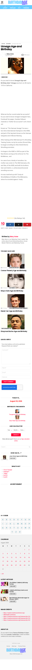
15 (24, 557)
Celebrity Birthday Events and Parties (18, 591)
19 (11, 561)
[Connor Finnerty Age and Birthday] (16, 263)
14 (20, 557)
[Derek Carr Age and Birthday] (16, 303)
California (18, 228)
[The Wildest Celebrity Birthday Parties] (4, 584)
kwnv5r (5, 475)
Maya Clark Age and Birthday (12, 291)
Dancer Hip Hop (14, 267)
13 (16, 557)
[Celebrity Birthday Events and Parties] (4, 591)
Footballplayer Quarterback (18, 308)
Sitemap (14, 646)
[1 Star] (7, 218)
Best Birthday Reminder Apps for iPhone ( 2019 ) (19, 598)
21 (20, 561)
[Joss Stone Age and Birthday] (4, 457)
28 (7, 228)
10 (3, 557)
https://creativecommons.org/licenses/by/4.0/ (16, 620)
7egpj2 (5, 473)
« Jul (2, 573)
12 (11, 557)
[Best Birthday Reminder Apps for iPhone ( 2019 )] (4, 599)
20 (16, 561)
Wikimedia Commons (9, 614)
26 (11, 565)
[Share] (10, 224)
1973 (3, 228)
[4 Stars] (12, 218)
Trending (26, 8)
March (25, 228)
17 (3, 561)
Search (29, 447)
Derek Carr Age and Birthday (11, 311)
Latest (5, 8)
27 (16, 565)
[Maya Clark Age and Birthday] (16, 283)
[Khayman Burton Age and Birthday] (16, 323)
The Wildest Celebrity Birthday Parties (18, 583)
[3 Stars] (10, 218)
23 (29, 561)
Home (8, 646)
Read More (12, 458)
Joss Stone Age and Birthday (18, 456)
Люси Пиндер (7, 470)
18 (7, 561)
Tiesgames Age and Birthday (17, 414)
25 (7, 565)
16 (29, 557)
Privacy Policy (21, 646)
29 (24, 565)
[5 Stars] (13, 218)
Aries (11, 228)
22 (24, 561)
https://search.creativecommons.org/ (14, 613)
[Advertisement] (16, 25)
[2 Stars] (9, 218)
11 (7, 557)
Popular (12, 8)
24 (3, 565)
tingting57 (6, 471)
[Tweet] (19, 224)
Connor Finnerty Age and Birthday (14, 270)
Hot (19, 8)
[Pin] (27, 224)
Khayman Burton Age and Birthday (14, 331)
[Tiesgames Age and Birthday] (17, 412)
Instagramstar (6, 328)
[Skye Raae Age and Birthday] (17, 419)
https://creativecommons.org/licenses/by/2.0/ (16, 616)
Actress (12, 288)
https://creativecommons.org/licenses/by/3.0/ (16, 618)
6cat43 (5, 477)
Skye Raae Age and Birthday (17, 420)
